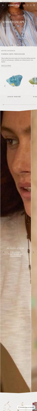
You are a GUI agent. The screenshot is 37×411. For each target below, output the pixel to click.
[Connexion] (30, 5)
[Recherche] (24, 5)
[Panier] (34, 5)
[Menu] (2, 5)
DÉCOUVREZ (6, 66)
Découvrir (6, 28)
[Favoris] (27, 5)
